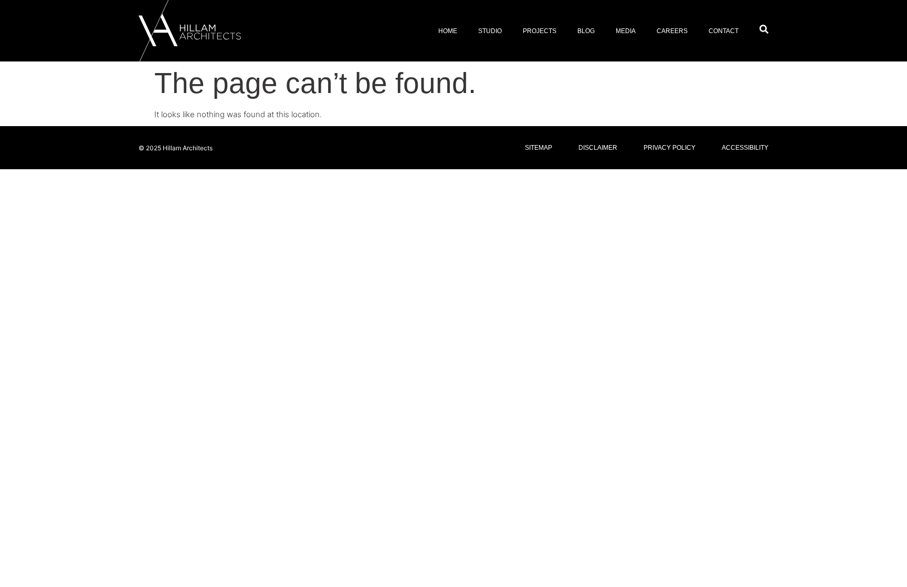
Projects (539, 31)
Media (626, 31)
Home (447, 31)
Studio (490, 31)
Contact (724, 31)
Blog (586, 31)
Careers (672, 31)
